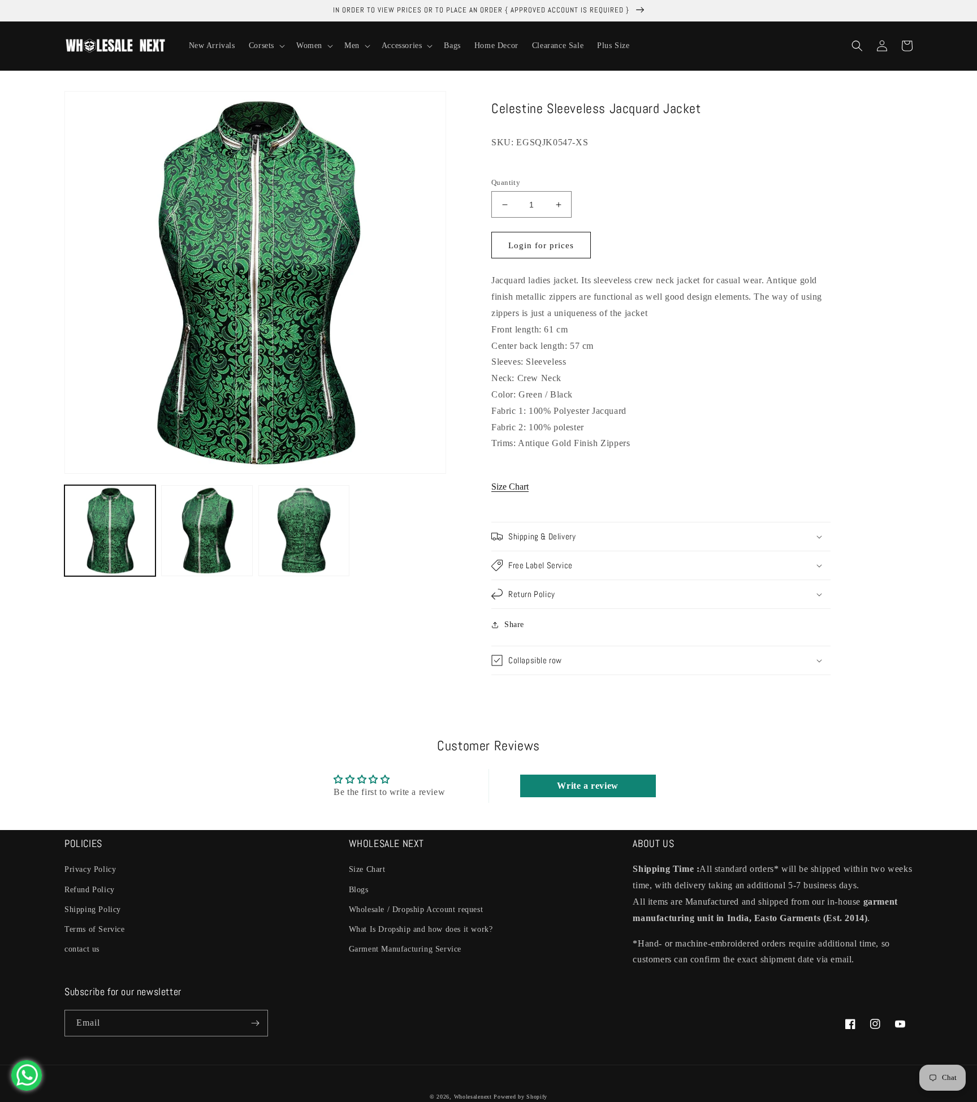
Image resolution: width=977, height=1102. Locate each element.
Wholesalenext (473, 1097)
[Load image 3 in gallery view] (303, 530)
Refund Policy (89, 889)
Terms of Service (94, 929)
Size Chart (510, 486)
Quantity (505, 182)
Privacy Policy (90, 869)
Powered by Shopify (520, 1097)
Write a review (587, 785)
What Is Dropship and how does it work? (421, 929)
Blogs (359, 889)
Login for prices (541, 245)
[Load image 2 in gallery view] (206, 530)
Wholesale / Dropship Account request (416, 909)
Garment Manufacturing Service (405, 949)
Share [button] (514, 624)
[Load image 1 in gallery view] (109, 530)
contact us (82, 949)
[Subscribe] (255, 1023)
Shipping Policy (92, 909)
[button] (265, 46)
